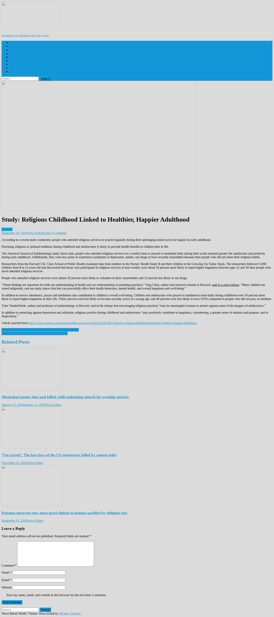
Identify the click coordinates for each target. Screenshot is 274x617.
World (13, 49)
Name (7, 572)
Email (6, 580)
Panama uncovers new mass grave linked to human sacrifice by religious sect (64, 513)
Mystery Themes (69, 613)
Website (7, 587)
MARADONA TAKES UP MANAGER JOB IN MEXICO (40, 330)
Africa (14, 46)
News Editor (35, 233)
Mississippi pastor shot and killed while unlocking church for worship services (65, 397)
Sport (13, 68)
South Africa (18, 42)
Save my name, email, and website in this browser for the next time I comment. (56, 595)
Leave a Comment (54, 233)
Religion (15, 64)
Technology (17, 71)
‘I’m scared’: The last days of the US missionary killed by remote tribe (59, 455)
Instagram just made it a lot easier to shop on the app (35, 333)
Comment (9, 565)
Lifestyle (15, 57)
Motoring (15, 60)
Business (15, 53)
